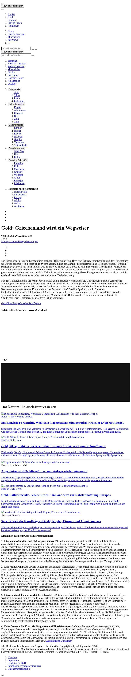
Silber (17, 95)
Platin (17, 98)
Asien (17, 203)
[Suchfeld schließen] (32, 49)
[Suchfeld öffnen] (9, 43)
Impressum (13, 660)
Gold (10, 17)
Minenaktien (14, 37)
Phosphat (18, 163)
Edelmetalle (14, 89)
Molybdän (19, 169)
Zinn (16, 121)
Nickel (17, 130)
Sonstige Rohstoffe (18, 160)
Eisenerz (18, 113)
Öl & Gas (19, 151)
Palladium (19, 101)
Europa (17, 197)
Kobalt (17, 133)
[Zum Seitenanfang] (2, 675)
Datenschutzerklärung (19, 668)
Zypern (37, 303)
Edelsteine (19, 183)
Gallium (18, 172)
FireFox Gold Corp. (11, 440)
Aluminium (13, 25)
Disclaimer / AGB (17, 663)
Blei (16, 116)
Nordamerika (20, 191)
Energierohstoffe (16, 148)
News (11, 31)
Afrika (17, 200)
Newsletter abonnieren (13, 6)
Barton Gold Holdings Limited (16, 416)
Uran (16, 154)
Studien (11, 72)
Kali (16, 166)
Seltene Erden (15, 23)
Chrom (17, 177)
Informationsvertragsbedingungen (25, 666)
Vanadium (19, 142)
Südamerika (20, 194)
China (9, 303)
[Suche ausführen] (36, 49)
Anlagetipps (14, 80)
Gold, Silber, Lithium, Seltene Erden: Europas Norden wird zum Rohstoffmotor (53, 446)
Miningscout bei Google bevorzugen (19, 241)
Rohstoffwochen (16, 34)
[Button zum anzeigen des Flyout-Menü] (2, 3)
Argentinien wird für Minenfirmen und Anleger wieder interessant (44, 471)
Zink (16, 118)
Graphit (18, 139)
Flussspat (18, 180)
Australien (19, 206)
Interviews (13, 39)
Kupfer (11, 14)
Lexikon (12, 83)
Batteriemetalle (16, 125)
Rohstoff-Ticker (16, 78)
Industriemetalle (16, 104)
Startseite (12, 60)
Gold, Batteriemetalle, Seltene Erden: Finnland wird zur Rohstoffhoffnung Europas (56, 495)
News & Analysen (17, 63)
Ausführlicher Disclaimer (59, 640)
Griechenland (26, 303)
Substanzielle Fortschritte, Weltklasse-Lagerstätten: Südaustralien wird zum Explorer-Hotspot (62, 422)
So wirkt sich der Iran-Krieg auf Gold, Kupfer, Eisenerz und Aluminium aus (51, 521)
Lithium (12, 20)
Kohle (17, 157)
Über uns (12, 657)
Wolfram (18, 174)
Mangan (18, 136)
